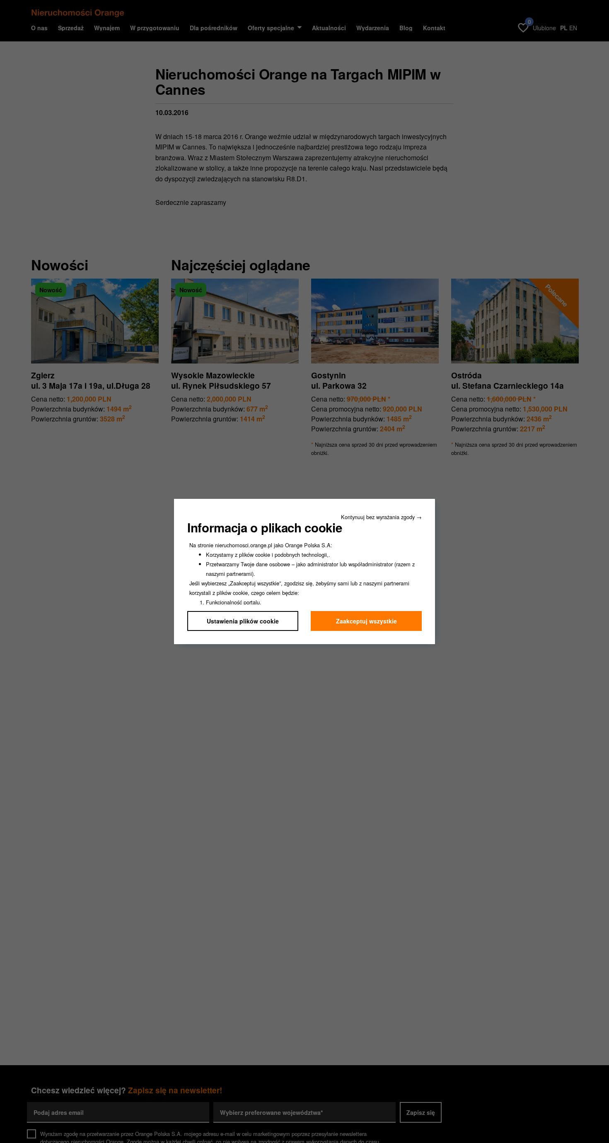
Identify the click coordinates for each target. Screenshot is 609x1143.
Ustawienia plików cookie (243, 621)
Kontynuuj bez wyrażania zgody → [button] (381, 517)
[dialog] (304, 571)
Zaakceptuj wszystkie (366, 621)
